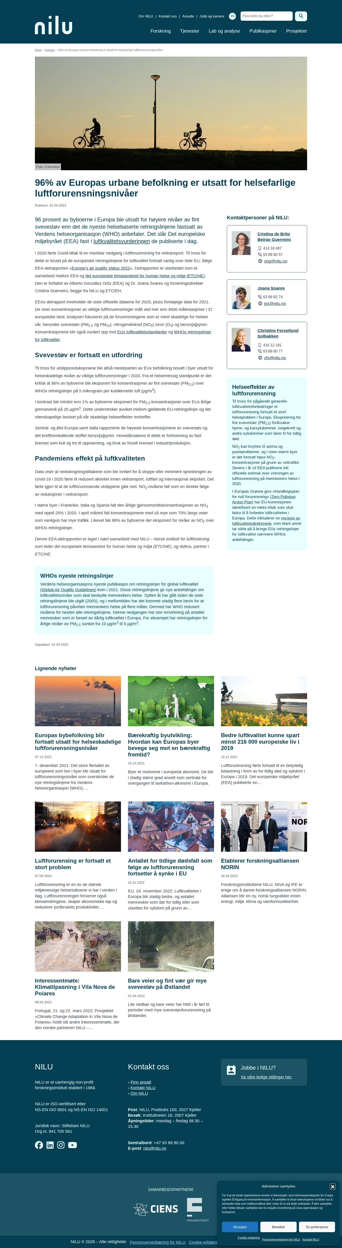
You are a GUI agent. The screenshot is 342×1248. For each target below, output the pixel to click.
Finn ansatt (141, 1082)
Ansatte (188, 16)
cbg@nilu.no (275, 261)
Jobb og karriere (212, 16)
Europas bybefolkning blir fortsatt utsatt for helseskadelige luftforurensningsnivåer (78, 741)
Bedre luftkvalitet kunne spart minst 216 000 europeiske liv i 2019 (260, 741)
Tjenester (189, 31)
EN (233, 16)
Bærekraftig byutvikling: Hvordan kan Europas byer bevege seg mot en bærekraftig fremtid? (169, 745)
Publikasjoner (263, 31)
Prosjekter (296, 31)
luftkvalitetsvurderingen (122, 241)
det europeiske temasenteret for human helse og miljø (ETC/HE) (145, 276)
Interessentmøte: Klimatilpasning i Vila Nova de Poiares (75, 987)
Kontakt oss (168, 16)
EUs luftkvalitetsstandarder (142, 332)
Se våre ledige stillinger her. (266, 1077)
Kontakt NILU (310, 1239)
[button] (332, 1186)
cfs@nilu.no (275, 358)
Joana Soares (271, 288)
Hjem (38, 50)
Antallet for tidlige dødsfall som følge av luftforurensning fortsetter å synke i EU (170, 867)
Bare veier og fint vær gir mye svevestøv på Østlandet (167, 983)
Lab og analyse (224, 31)
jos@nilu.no (275, 303)
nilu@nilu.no (154, 1148)
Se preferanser (317, 1227)
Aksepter (240, 1227)
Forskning (161, 31)
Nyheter (50, 50)
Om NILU (145, 16)
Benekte (278, 1227)
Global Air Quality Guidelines (68, 589)
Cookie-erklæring (249, 1237)
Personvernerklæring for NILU (281, 1239)
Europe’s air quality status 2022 (101, 268)
